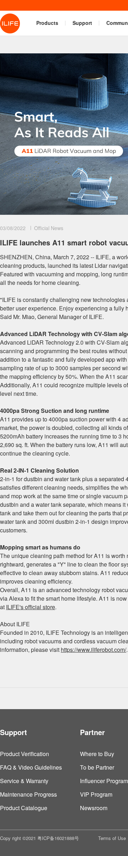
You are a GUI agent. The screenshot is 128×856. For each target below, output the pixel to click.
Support (82, 22)
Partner (92, 732)
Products (47, 22)
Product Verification (24, 754)
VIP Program (96, 794)
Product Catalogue (23, 808)
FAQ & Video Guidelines (31, 767)
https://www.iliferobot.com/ (93, 649)
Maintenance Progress (28, 794)
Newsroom (93, 808)
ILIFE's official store (30, 607)
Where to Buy (97, 754)
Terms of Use (112, 838)
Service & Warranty (24, 781)
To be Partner (97, 767)
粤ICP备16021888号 (58, 838)
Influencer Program (104, 781)
